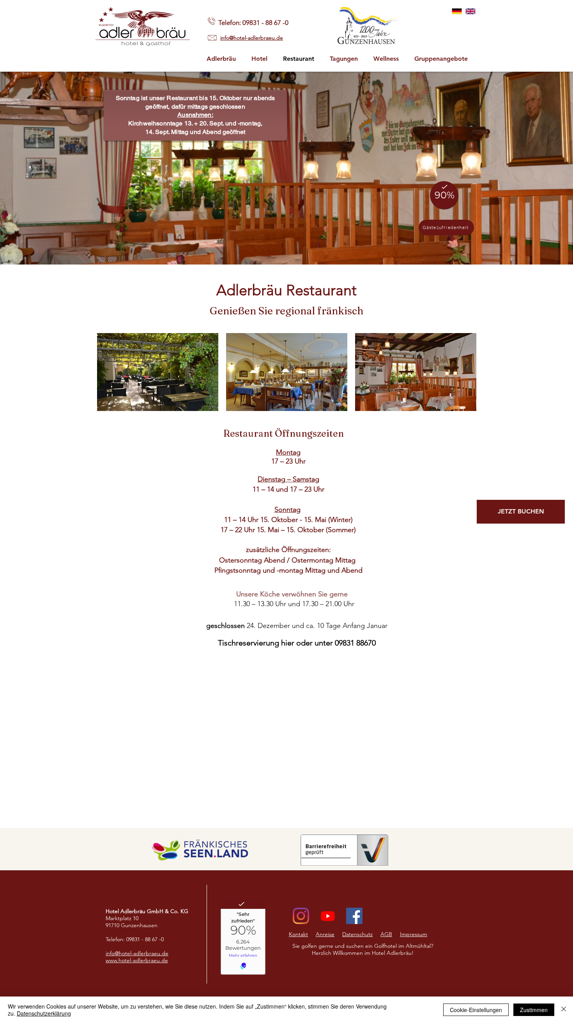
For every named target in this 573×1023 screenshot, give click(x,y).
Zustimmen (534, 1010)
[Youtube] (328, 916)
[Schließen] (563, 1010)
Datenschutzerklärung (44, 1013)
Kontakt (298, 934)
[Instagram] (301, 916)
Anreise (325, 934)
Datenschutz (357, 934)
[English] (470, 11)
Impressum (413, 934)
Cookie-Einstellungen (476, 1010)
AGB (386, 934)
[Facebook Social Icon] (354, 916)
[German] (456, 11)
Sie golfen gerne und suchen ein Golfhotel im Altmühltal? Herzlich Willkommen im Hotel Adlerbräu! (362, 949)
